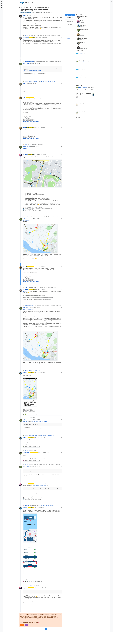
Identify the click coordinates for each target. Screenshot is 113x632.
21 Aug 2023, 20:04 (41, 507)
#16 (61, 452)
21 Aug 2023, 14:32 (41, 372)
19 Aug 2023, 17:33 (41, 154)
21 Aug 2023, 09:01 (42, 289)
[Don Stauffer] (77, 78)
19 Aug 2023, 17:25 (41, 97)
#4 (61, 83)
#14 (61, 419)
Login (26, 624)
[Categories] (1, 1)
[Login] (112, 1)
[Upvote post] (57, 32)
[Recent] (1, 3)
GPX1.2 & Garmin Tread (81, 68)
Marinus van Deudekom (82, 61)
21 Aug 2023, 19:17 (41, 483)
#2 (61, 37)
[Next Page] (51, 629)
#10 (61, 266)
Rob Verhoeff (25, 154)
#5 (61, 97)
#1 (61, 15)
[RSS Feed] (51, 12)
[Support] (1, 8)
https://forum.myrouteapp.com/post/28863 (31, 44)
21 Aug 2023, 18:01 (45, 452)
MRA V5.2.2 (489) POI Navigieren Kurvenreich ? (83, 94)
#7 (61, 146)
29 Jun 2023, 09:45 (42, 37)
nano (24, 15)
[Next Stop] (77, 113)
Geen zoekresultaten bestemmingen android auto (84, 84)
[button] (1, 631)
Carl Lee (79, 69)
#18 (61, 483)
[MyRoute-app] (1, 10)
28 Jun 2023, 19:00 (32, 15)
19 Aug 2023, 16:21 (36, 63)
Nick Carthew (25, 372)
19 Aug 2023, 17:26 (41, 127)
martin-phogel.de (26, 63)
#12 (61, 307)
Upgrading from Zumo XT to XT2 (83, 76)
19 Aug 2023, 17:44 (36, 218)
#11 (61, 289)
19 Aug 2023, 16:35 (33, 83)
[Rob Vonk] (77, 54)
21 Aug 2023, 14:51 (36, 419)
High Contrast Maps (80, 111)
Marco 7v (24, 83)
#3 (61, 63)
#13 (61, 372)
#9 (61, 218)
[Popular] (1, 6)
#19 (61, 507)
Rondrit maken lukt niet (81, 52)
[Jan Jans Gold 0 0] (77, 62)
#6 (61, 127)
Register (22, 624)
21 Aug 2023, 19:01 (36, 466)
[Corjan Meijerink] (77, 105)
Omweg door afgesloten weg (82, 60)
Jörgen (24, 97)
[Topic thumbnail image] (93, 94)
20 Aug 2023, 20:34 (41, 266)
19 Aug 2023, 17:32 (36, 146)
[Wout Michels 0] (77, 87)
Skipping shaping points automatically (40, 64)
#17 (61, 466)
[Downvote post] (61, 32)
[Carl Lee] (77, 70)
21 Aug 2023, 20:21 (41, 587)
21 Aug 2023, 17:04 (41, 437)
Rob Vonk (80, 53)
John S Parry (80, 77)
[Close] (60, 614)
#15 (61, 437)
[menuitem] (112, 1)
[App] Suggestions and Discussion (25, 12)
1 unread (68, 38)
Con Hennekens (26, 37)
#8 (61, 154)
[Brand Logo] (22, 2)
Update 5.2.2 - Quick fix (81, 103)
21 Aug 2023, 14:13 (36, 307)
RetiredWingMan (26, 452)
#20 (61, 587)
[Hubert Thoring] (77, 97)
